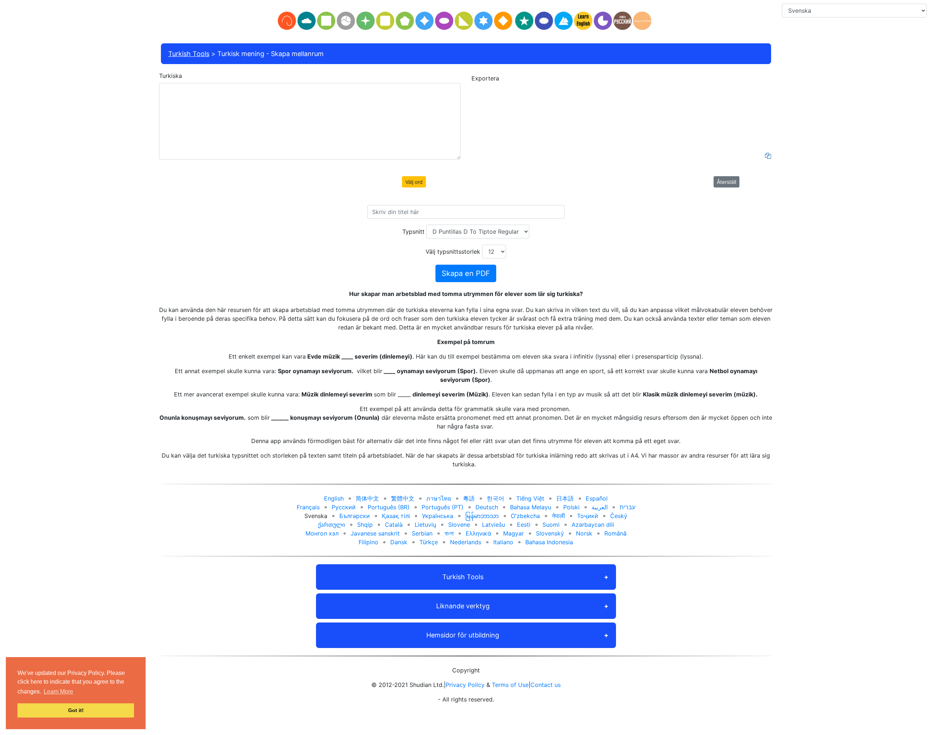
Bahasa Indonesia (549, 542)
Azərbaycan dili (593, 524)
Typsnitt (413, 231)
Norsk (584, 533)
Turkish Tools (188, 54)
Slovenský (550, 533)
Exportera (485, 78)
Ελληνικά (478, 533)
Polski (571, 507)
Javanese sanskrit (375, 533)
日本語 (565, 498)
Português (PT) (442, 507)
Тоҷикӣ (587, 515)
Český (618, 515)
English (334, 498)
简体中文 (367, 498)
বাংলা (449, 533)
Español (597, 498)
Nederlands (465, 542)
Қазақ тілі (396, 515)
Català (394, 524)
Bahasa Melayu (530, 507)
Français (308, 507)
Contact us (545, 684)
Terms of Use (510, 684)
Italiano (503, 542)
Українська (437, 515)
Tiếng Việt (530, 498)
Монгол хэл (322, 533)
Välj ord (414, 182)
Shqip (365, 524)
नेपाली (558, 515)
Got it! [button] (76, 710)
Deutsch (486, 507)
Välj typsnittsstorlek (453, 251)
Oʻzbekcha (525, 515)
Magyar (513, 533)
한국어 (495, 498)
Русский (344, 507)
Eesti (523, 524)
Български (354, 515)
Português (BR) (389, 507)
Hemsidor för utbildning (462, 635)
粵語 (469, 498)
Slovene (459, 524)
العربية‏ (600, 507)
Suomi (551, 524)
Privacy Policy (465, 684)
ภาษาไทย (438, 498)
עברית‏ (627, 507)
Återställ (726, 182)
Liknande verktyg (463, 606)
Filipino (368, 542)
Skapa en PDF (466, 273)
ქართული (331, 524)
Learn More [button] (58, 691)
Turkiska (170, 75)
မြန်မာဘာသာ (482, 515)
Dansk (398, 542)
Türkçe (428, 542)
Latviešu (493, 524)
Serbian (422, 533)
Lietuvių (425, 524)
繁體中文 (402, 498)
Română (615, 533)
